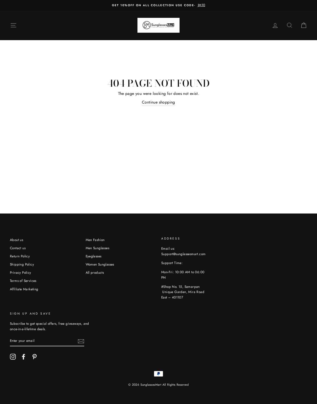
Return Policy (20, 256)
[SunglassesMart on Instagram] (13, 357)
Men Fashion (95, 239)
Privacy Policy (20, 272)
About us (16, 239)
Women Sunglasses (100, 264)
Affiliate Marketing (24, 289)
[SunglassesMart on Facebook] (23, 357)
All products (95, 272)
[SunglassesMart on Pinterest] (34, 357)
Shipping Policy (22, 264)
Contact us (18, 247)
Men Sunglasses (97, 247)
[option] (158, 5)
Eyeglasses (94, 256)
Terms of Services (23, 280)
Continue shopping (158, 102)
